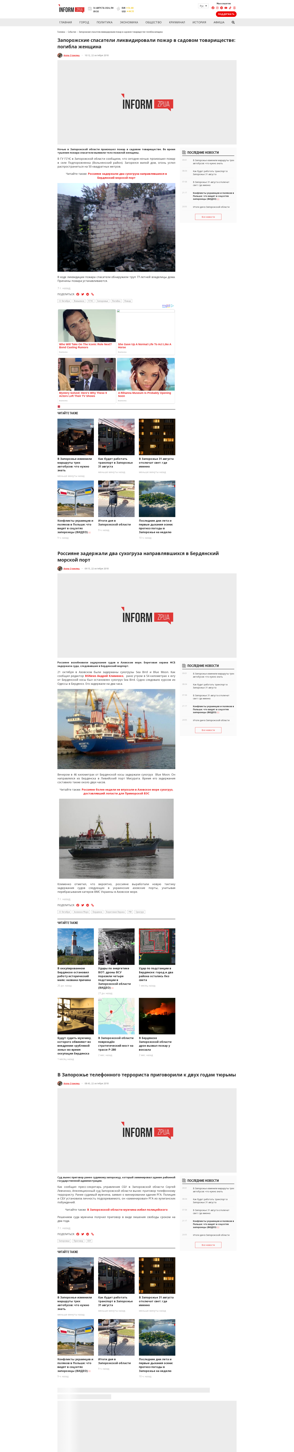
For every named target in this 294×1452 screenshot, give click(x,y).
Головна (61, 31)
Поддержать (226, 14)
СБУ (89, 1240)
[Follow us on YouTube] (225, 8)
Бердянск (97, 911)
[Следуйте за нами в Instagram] (217, 8)
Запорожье (102, 300)
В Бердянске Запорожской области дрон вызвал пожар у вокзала (155, 1043)
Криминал (177, 22)
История (199, 22)
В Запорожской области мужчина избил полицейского (127, 1209)
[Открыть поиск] (233, 22)
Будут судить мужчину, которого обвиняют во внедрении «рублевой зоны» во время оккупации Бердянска (74, 1045)
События (72, 31)
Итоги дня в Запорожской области (114, 522)
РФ (130, 911)
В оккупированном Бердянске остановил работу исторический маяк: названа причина (74, 974)
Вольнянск (79, 300)
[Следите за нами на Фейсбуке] (213, 8)
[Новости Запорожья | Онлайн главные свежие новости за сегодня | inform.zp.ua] (71, 9)
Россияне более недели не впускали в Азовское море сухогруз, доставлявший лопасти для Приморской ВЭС (127, 791)
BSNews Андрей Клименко (104, 676)
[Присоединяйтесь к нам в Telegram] (221, 8)
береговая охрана (115, 911)
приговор (78, 1240)
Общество (153, 22)
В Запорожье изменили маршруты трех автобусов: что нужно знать (74, 464)
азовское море (81, 911)
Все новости (208, 216)
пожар (127, 300)
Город (84, 22)
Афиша (219, 22)
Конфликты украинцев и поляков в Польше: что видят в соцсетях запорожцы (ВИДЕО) (75, 526)
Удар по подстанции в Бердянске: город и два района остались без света (156, 974)
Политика (104, 22)
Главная (65, 22)
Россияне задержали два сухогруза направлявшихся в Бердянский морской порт (127, 175)
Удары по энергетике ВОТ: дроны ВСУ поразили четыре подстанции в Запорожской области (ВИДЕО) (114, 977)
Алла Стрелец (72, 55)
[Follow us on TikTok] (230, 8)
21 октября (64, 911)
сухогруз (140, 911)
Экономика (129, 22)
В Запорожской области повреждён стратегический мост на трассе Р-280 (116, 1043)
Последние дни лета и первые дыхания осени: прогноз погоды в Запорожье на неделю (156, 526)
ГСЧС (90, 300)
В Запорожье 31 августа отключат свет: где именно (156, 462)
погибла (116, 300)
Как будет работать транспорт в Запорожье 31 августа (115, 462)
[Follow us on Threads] (234, 8)
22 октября (64, 300)
